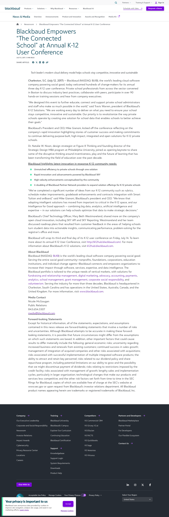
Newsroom (29, 24)
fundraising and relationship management (52, 275)
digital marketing (88, 275)
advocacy (104, 275)
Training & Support (143, 2)
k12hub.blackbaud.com (100, 245)
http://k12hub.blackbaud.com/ (104, 241)
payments (131, 275)
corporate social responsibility (106, 279)
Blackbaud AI (88, 8)
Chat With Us (24, 484)
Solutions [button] (41, 8)
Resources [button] (73, 8)
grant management (76, 279)
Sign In (161, 2)
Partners (125, 2)
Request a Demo (155, 8)
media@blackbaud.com (41, 313)
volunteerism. (36, 283)
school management (52, 279)
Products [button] (27, 8)
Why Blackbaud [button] (56, 8)
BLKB (56, 255)
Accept (68, 504)
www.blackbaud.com (91, 291)
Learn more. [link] (24, 510)
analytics (33, 279)
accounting (117, 275)
